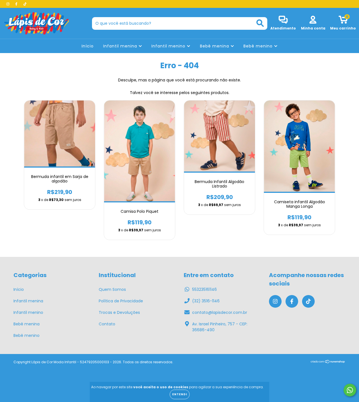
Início (88, 46)
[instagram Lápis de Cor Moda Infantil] (8, 4)
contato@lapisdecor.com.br (219, 312)
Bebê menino (258, 46)
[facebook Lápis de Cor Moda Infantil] (17, 4)
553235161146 (204, 289)
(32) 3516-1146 (206, 301)
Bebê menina (215, 46)
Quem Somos (112, 289)
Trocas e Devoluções (119, 312)
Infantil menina (121, 46)
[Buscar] (260, 23)
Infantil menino (169, 46)
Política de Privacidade (121, 301)
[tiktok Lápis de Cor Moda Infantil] (25, 4)
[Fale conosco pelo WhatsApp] (350, 390)
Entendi (179, 394)
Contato (107, 324)
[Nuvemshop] (328, 362)
